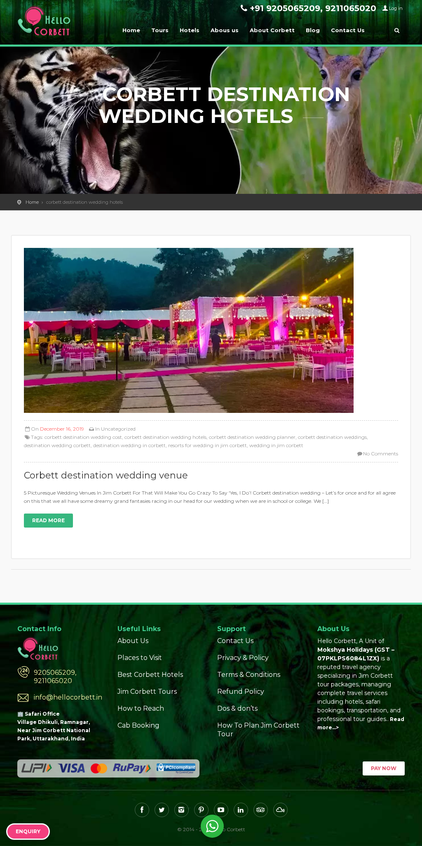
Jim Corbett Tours (147, 691)
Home (131, 30)
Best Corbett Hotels (150, 675)
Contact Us (348, 30)
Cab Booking (138, 725)
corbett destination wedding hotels (165, 437)
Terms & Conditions (248, 675)
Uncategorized (118, 429)
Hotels (189, 30)
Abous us (225, 30)
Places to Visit (139, 658)
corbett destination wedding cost (83, 437)
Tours (160, 30)
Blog (313, 30)
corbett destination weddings (332, 437)
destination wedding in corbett (129, 445)
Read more (48, 520)
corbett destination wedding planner (252, 437)
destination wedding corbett (57, 445)
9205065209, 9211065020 (55, 677)
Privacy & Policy (243, 658)
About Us (132, 641)
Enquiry (28, 831)
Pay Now (383, 768)
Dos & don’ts (237, 708)
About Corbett (272, 30)
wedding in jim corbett (276, 445)
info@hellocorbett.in (68, 697)
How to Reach (140, 708)
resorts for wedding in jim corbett (207, 445)
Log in (396, 8)
